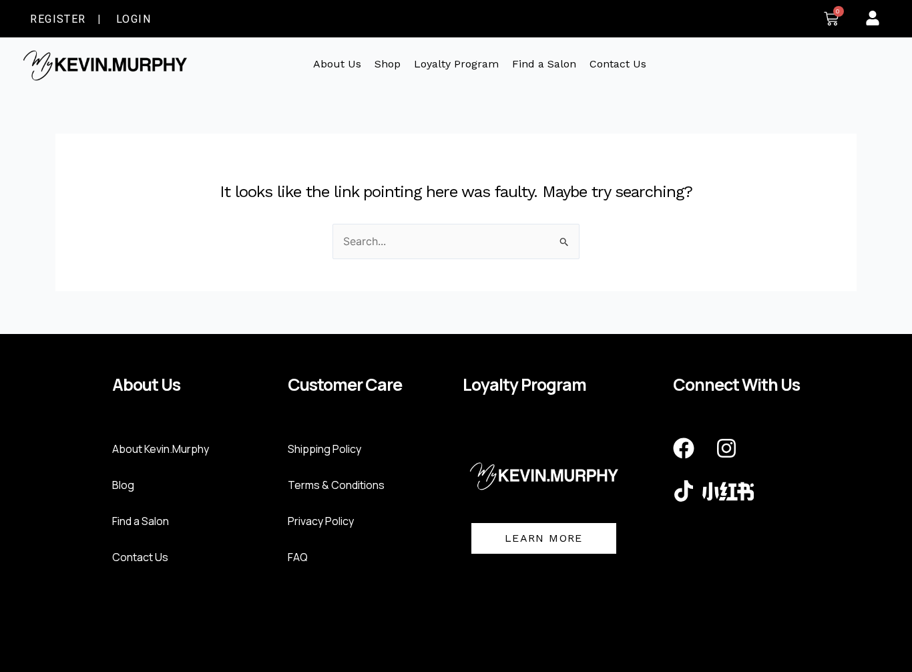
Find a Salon (544, 63)
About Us (337, 63)
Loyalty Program (456, 63)
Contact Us (618, 63)
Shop (388, 63)
